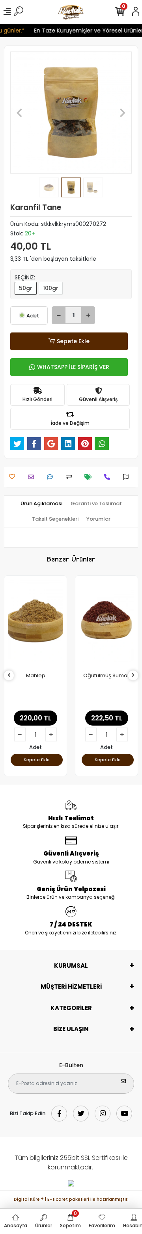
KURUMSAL (71, 965)
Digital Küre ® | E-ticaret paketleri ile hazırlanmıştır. (71, 1199)
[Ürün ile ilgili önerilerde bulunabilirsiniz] (128, 477)
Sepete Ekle (73, 341)
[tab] (42, 504)
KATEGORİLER (71, 1008)
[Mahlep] (35, 623)
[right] (133, 675)
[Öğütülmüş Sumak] (106, 623)
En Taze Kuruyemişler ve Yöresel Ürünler (86, 30)
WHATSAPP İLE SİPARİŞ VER (73, 367)
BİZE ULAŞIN (71, 1029)
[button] (19, 113)
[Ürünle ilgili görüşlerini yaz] (52, 477)
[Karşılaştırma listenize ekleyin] (71, 477)
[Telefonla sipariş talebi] (109, 477)
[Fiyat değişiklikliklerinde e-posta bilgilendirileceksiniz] (90, 477)
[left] (9, 675)
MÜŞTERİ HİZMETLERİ (71, 986)
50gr (25, 288)
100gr (50, 288)
